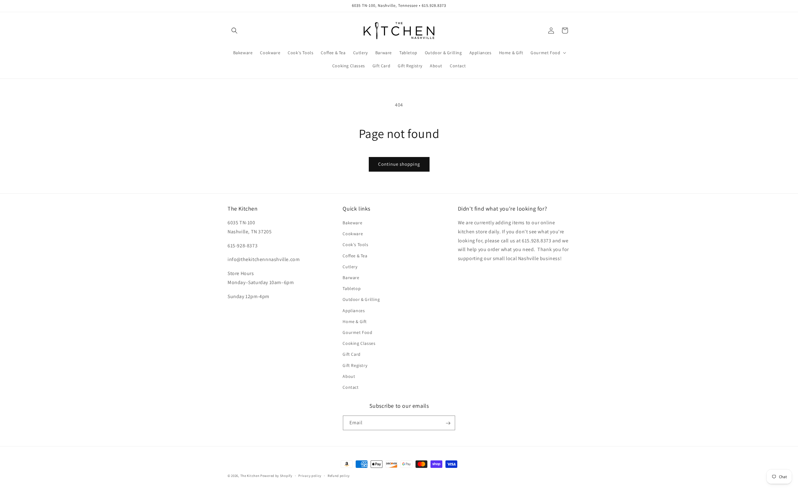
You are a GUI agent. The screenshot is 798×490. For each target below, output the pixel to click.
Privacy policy (309, 475)
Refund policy (339, 475)
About (349, 376)
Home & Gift (355, 321)
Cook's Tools (355, 245)
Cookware (353, 233)
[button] (234, 30)
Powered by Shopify (276, 475)
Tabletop (352, 288)
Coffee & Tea (355, 256)
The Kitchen (250, 475)
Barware (351, 277)
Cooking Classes (359, 343)
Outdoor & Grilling (361, 299)
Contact (350, 387)
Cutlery (350, 266)
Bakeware (352, 223)
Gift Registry (355, 365)
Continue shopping (399, 164)
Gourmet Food (357, 332)
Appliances (354, 310)
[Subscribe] (448, 423)
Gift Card (351, 354)
